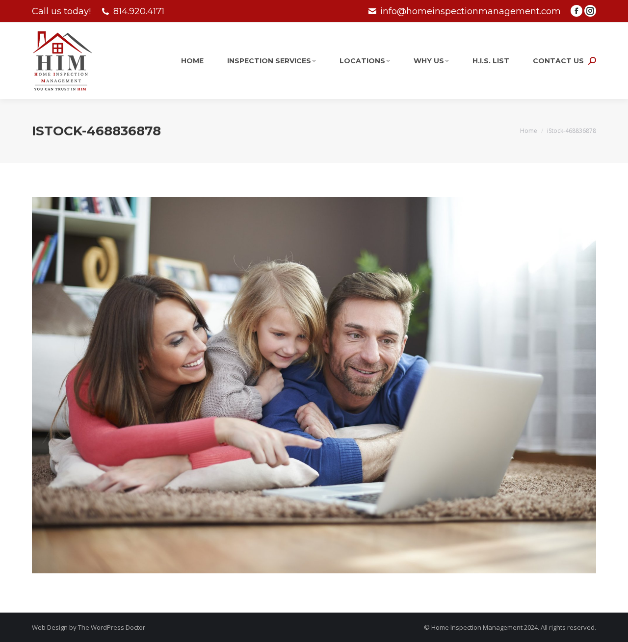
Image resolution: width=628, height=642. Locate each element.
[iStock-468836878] (314, 385)
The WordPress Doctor (111, 627)
